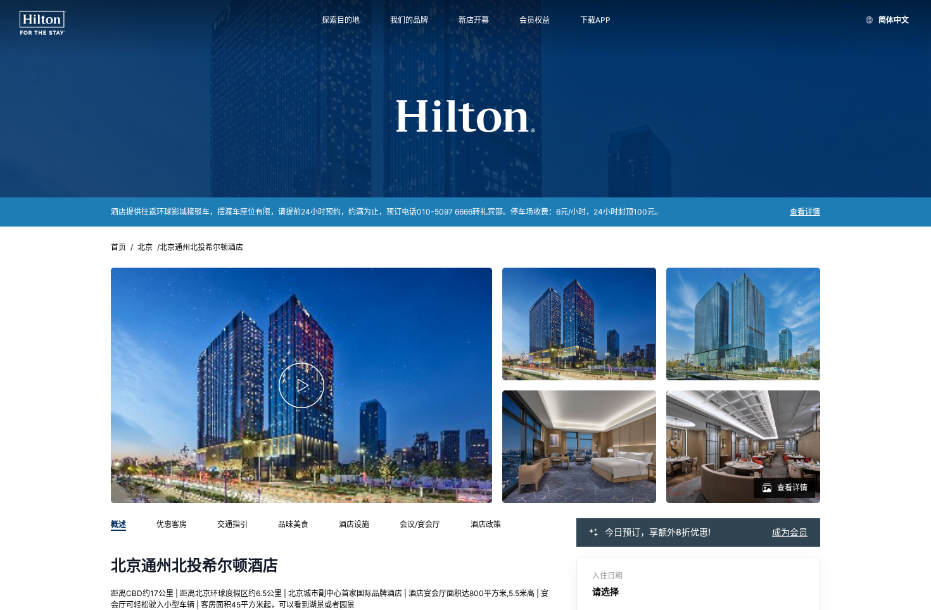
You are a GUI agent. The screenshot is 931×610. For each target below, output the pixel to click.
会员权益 (534, 20)
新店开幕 (474, 20)
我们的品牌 (409, 20)
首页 (118, 247)
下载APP (595, 20)
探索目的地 (341, 20)
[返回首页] (42, 23)
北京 (145, 247)
